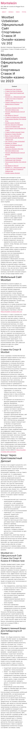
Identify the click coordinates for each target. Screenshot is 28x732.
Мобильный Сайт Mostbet (13, 89)
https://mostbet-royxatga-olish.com (11, 311)
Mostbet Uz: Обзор (11, 143)
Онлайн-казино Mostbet (12, 123)
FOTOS (24, 12)
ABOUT (4, 12)
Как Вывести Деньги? (11, 115)
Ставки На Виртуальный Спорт (14, 132)
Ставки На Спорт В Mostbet (13, 91)
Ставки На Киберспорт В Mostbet (15, 117)
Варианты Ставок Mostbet (13, 134)
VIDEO (18, 12)
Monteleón (9, 3)
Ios (6, 106)
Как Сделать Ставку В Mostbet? (15, 141)
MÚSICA (11, 12)
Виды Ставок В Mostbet (12, 136)
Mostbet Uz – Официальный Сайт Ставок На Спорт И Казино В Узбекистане (15, 98)
